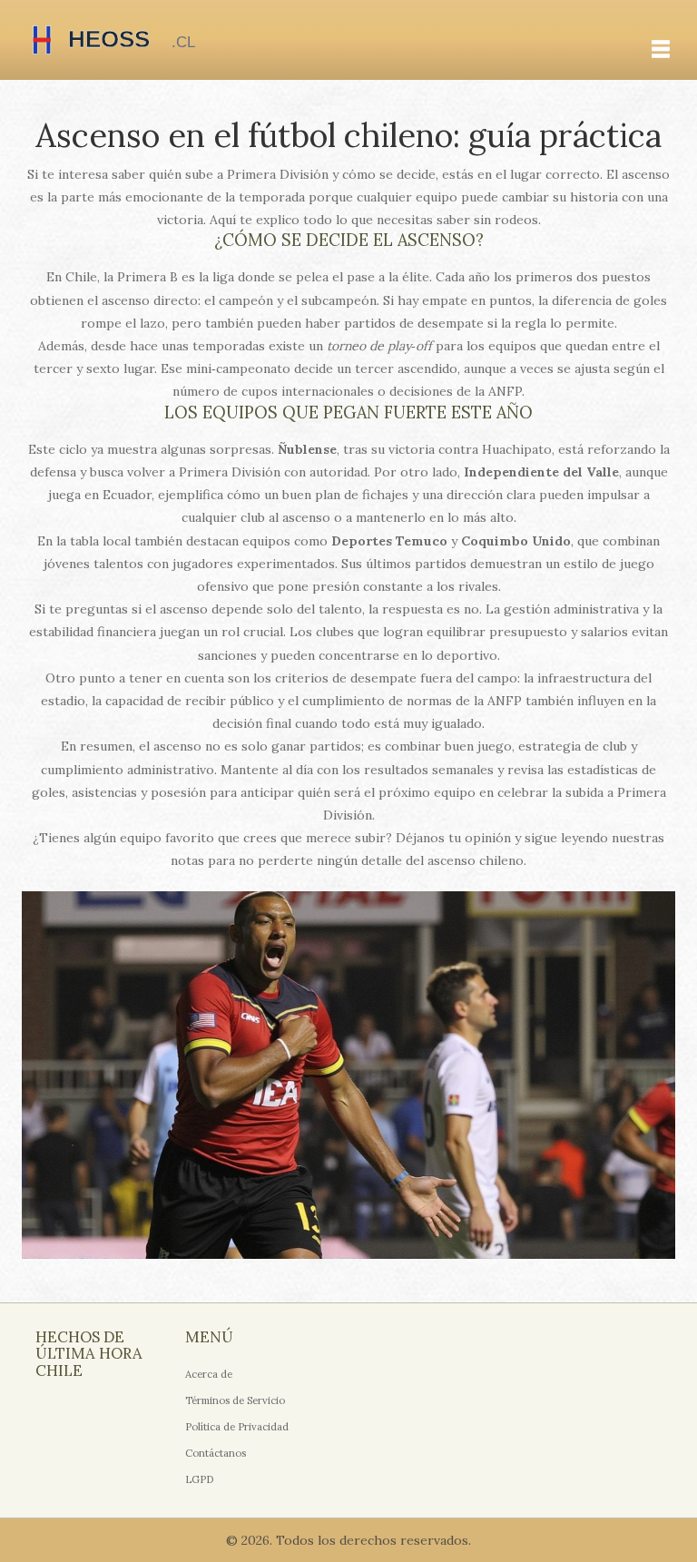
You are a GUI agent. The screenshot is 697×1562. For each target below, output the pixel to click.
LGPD (199, 1479)
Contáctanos (215, 1453)
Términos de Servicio (235, 1400)
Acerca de (208, 1374)
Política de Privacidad (237, 1426)
